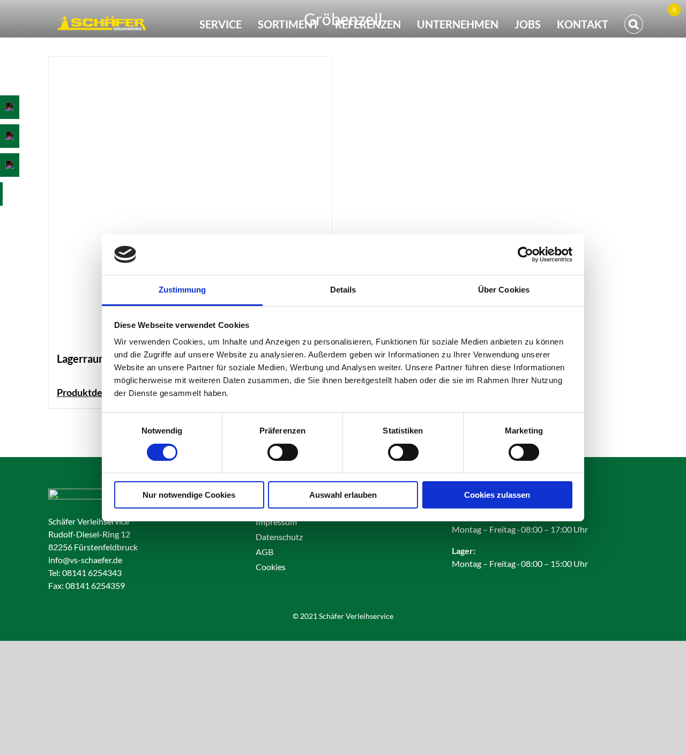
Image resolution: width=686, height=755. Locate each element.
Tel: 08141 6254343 (85, 572)
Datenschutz (279, 537)
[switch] (282, 452)
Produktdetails (89, 392)
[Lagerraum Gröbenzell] (190, 198)
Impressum (276, 522)
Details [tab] (343, 289)
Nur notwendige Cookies (189, 494)
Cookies (271, 567)
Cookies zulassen (497, 494)
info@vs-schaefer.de (85, 560)
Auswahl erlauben (343, 494)
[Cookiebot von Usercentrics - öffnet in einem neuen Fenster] (525, 254)
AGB (264, 552)
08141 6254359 (95, 585)
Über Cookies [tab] (504, 289)
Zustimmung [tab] (182, 289)
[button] (633, 24)
